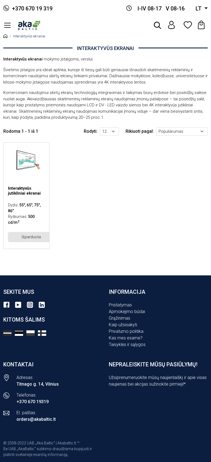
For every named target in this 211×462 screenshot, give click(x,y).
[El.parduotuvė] (7, 25)
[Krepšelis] (202, 25)
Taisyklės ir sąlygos (127, 344)
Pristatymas (120, 305)
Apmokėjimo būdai (127, 311)
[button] (158, 25)
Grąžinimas (119, 318)
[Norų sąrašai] (187, 25)
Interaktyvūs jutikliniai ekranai (24, 191)
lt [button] (199, 8)
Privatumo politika (126, 331)
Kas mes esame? (126, 338)
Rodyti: (91, 131)
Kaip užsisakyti (123, 324)
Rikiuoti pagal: (140, 131)
